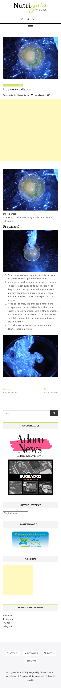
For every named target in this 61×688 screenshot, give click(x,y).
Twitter (6, 622)
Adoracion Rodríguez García (17, 95)
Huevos (7, 85)
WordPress (11, 676)
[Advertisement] (30, 130)
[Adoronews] (30, 433)
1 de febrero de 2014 (42, 95)
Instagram (8, 619)
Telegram (7, 626)
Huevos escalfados (17, 89)
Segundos (18, 85)
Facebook (7, 615)
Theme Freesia (46, 672)
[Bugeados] (30, 460)
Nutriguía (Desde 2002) (16, 672)
